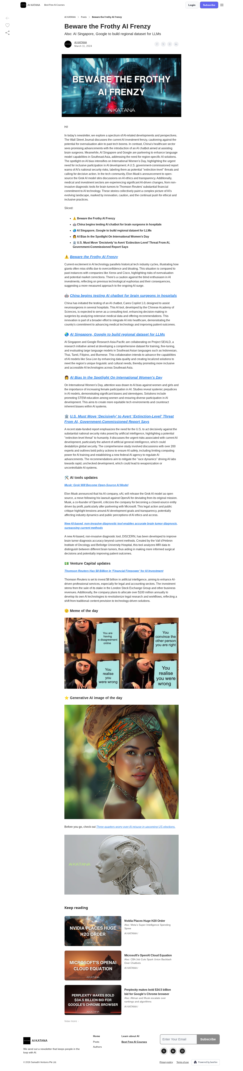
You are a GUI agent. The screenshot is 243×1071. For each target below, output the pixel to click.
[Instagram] (182, 1051)
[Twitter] (164, 1051)
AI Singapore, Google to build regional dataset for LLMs (117, 334)
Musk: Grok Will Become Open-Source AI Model (96, 485)
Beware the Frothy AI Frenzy (94, 257)
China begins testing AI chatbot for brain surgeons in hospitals (123, 296)
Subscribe (209, 5)
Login (192, 5)
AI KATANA (70, 17)
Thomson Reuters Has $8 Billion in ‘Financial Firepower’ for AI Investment (113, 570)
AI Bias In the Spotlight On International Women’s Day (116, 377)
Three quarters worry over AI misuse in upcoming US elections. (135, 826)
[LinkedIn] (173, 1051)
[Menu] (222, 4)
